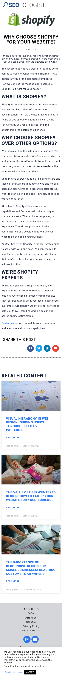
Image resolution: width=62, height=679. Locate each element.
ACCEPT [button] (30, 672)
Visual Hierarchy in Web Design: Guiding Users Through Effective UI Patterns (27, 424)
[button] (54, 5)
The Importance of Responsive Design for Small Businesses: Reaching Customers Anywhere (31, 568)
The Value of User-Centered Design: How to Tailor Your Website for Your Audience (31, 496)
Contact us (8, 323)
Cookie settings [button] (13, 672)
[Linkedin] (35, 639)
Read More (12, 437)
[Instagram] (27, 639)
